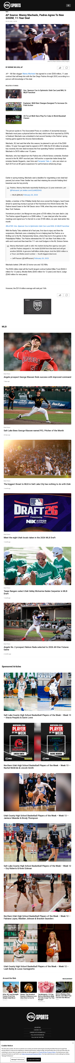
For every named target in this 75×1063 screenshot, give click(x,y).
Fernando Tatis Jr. (45, 161)
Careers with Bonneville (37, 1032)
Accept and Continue (34, 1059)
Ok (73, 1042)
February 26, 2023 (30, 195)
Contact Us (37, 1030)
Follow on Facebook (37, 1035)
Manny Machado (28, 74)
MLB (7, 11)
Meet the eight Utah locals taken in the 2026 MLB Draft (30, 537)
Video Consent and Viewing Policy (31, 1054)
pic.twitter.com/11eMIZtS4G (31, 190)
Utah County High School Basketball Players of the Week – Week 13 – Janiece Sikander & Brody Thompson (36, 816)
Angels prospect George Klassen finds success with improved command (37, 377)
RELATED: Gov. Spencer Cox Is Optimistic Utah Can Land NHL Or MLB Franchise (37, 226)
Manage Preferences (17, 1059)
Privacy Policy (51, 1052)
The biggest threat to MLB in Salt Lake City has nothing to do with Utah (37, 484)
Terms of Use (43, 1052)
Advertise (37, 1027)
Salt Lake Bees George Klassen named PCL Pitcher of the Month (34, 430)
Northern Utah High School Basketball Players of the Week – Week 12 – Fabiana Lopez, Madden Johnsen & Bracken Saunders (37, 917)
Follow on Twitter (37, 1037)
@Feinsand (14, 190)
